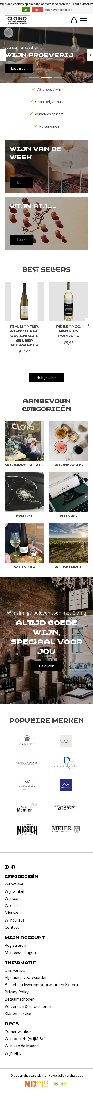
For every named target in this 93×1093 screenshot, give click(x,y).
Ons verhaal (15, 970)
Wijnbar (24, 567)
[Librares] (66, 808)
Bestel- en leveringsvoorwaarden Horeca (41, 984)
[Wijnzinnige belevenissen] (17, 20)
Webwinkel (68, 567)
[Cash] (56, 1084)
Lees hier (18, 68)
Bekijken (46, 666)
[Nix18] (36, 1085)
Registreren (15, 945)
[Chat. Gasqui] (66, 741)
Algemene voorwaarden (26, 977)
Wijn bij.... (13, 1053)
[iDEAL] (64, 1084)
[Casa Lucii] (27, 741)
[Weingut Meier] (66, 830)
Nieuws (68, 516)
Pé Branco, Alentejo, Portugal (68, 331)
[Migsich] (27, 830)
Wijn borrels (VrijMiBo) (25, 1038)
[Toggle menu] (83, 20)
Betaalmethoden (20, 999)
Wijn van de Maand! (22, 1046)
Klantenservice (18, 1013)
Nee (37, 10)
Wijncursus (68, 465)
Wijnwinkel (14, 891)
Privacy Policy (17, 992)
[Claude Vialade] (27, 763)
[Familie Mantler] (27, 808)
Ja (26, 10)
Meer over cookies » (58, 10)
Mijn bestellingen (20, 952)
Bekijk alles (46, 377)
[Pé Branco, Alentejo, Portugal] (68, 301)
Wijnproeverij (24, 465)
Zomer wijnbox (18, 1031)
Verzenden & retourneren (28, 1006)
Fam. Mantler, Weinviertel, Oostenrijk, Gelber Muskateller (25, 335)
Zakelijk (12, 905)
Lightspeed (75, 1075)
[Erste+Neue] (66, 785)
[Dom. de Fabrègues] (27, 785)
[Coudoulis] (66, 763)
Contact (24, 516)
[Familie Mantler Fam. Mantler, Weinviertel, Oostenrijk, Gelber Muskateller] (24, 301)
